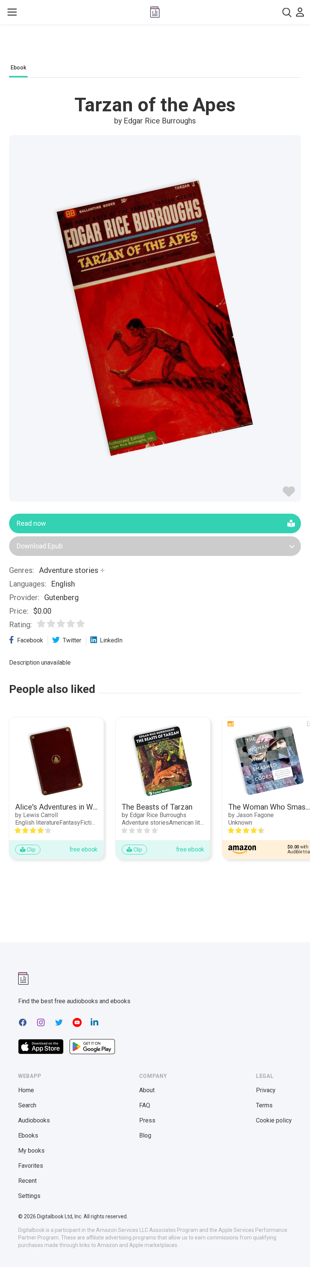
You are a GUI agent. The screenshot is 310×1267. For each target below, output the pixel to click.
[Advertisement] (155, 46)
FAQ (144, 1105)
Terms (264, 1105)
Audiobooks (34, 1120)
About (147, 1090)
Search (27, 1105)
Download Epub (40, 546)
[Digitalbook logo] (155, 12)
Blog (145, 1135)
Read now (31, 523)
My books (31, 1150)
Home (26, 1090)
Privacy (266, 1090)
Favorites (30, 1165)
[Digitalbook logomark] (23, 978)
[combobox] (286, 12)
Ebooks (28, 1135)
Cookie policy (274, 1120)
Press (147, 1120)
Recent (27, 1180)
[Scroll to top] (290, 1247)
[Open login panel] (300, 12)
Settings (29, 1195)
